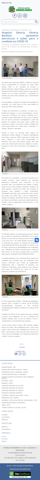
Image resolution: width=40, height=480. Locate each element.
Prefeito (5, 427)
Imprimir (22, 347)
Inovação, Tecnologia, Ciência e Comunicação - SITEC (19, 400)
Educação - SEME (7, 380)
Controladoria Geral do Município (14, 374)
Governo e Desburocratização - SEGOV (15, 395)
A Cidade (4, 414)
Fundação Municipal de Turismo (13, 390)
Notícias (4, 439)
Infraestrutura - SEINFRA (10, 397)
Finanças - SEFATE (7, 383)
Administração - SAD (9, 367)
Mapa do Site (7, 3)
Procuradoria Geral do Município (13, 402)
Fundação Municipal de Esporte (12, 388)
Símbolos (5, 419)
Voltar (21, 344)
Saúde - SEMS (6, 405)
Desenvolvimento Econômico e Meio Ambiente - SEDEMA (18, 377)
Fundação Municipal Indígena (12, 393)
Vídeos (4, 441)
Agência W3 (26, 469)
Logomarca (6, 417)
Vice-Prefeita (6, 429)
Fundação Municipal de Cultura (12, 385)
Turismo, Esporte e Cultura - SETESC (14, 407)
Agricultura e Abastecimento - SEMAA (15, 369)
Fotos (4, 436)
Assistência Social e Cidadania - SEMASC (15, 372)
